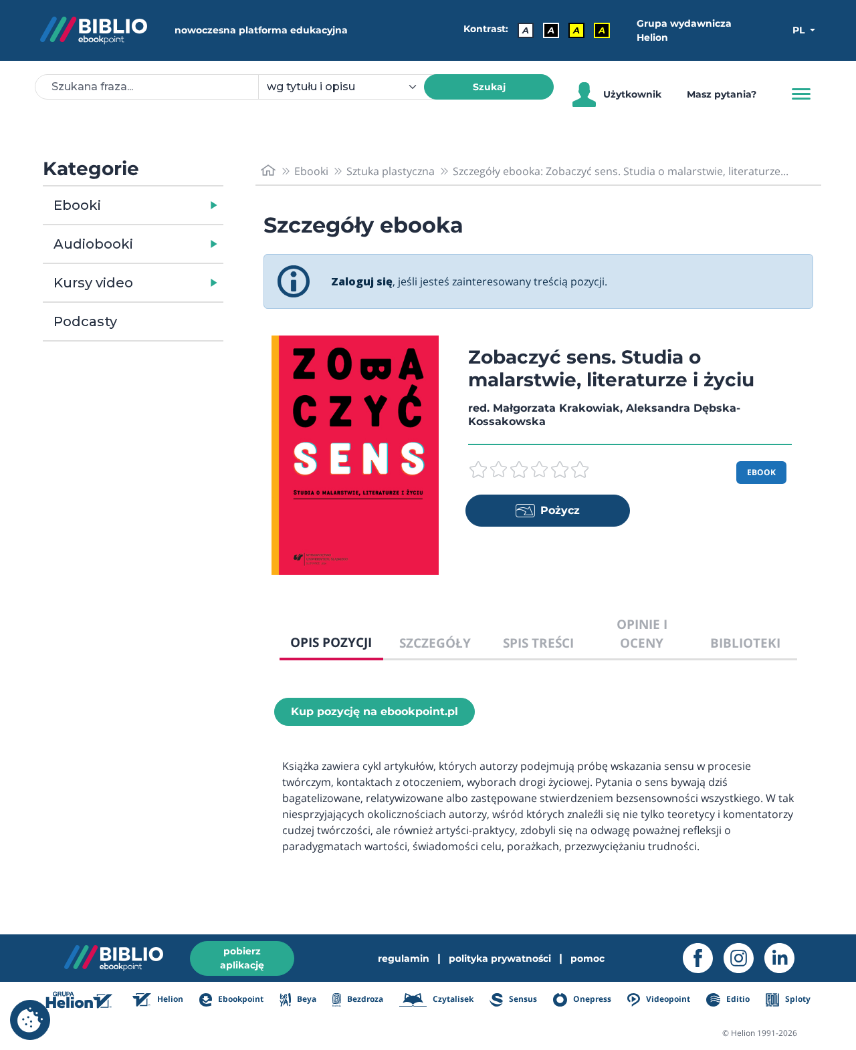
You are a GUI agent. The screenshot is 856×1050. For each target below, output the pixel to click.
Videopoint (667, 999)
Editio (736, 999)
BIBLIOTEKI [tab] (745, 643)
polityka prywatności (500, 958)
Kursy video (93, 283)
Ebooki (77, 205)
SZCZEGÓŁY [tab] (435, 643)
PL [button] (799, 30)
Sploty (797, 999)
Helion (169, 999)
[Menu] (801, 94)
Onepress (591, 999)
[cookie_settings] (30, 1020)
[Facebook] (703, 958)
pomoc (587, 958)
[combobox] (349, 87)
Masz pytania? (721, 94)
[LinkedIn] (784, 958)
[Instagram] (744, 958)
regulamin (403, 958)
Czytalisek (452, 999)
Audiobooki (93, 244)
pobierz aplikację (242, 958)
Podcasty (85, 321)
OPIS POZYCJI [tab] (331, 642)
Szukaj (489, 87)
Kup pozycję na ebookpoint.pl (374, 711)
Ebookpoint (239, 999)
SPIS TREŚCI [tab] (538, 643)
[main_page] (268, 170)
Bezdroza (364, 999)
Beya (305, 999)
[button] (167, 205)
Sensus (522, 999)
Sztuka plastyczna (390, 171)
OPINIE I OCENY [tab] (642, 633)
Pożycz (560, 510)
